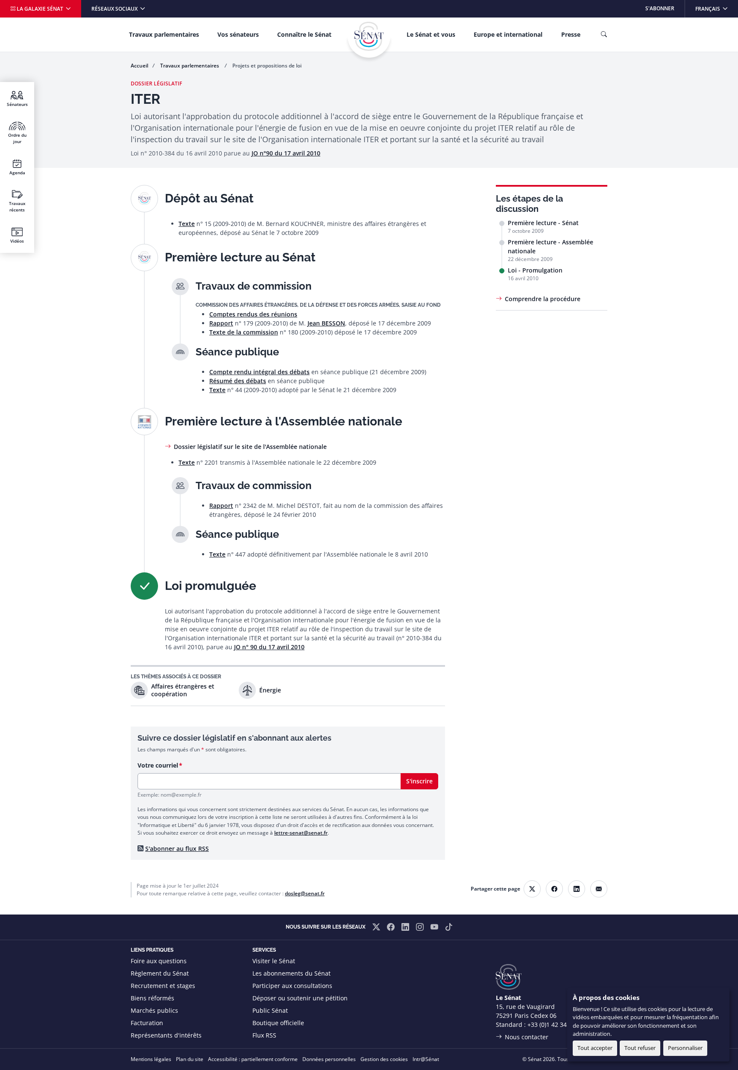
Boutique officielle (278, 1023)
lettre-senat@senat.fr (301, 832)
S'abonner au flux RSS (177, 848)
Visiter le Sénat (273, 961)
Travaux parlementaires (164, 34)
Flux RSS (264, 1035)
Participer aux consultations (292, 986)
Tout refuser (640, 1048)
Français (716, 8)
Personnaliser (685, 1048)
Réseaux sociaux (115, 8)
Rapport (221, 323)
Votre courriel (158, 765)
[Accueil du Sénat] (369, 36)
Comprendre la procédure (542, 299)
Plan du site (189, 1059)
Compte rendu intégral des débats (259, 372)
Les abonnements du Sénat (291, 973)
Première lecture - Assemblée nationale (550, 246)
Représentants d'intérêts (166, 1035)
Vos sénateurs (238, 34)
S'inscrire (419, 781)
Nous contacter (526, 1037)
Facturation (147, 1023)
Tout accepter (594, 1048)
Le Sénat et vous (431, 34)
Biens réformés (152, 998)
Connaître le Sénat (304, 34)
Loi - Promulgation (535, 270)
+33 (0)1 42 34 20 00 (555, 1024)
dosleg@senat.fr (305, 893)
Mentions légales (151, 1059)
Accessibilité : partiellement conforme (253, 1059)
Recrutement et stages (163, 986)
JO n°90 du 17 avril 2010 (286, 153)
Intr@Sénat (426, 1059)
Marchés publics (154, 1010)
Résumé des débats (237, 381)
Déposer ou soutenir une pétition (300, 998)
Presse (570, 34)
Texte (187, 224)
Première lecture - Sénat (543, 223)
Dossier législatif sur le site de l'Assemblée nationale (250, 447)
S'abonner (659, 8)
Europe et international (508, 34)
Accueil (139, 65)
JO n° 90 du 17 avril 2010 (269, 647)
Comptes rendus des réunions (253, 314)
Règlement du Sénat (160, 973)
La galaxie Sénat (39, 8)
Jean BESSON (326, 323)
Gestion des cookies (384, 1059)
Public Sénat (270, 1010)
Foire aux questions (159, 961)
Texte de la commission (243, 332)
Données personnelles (329, 1059)
